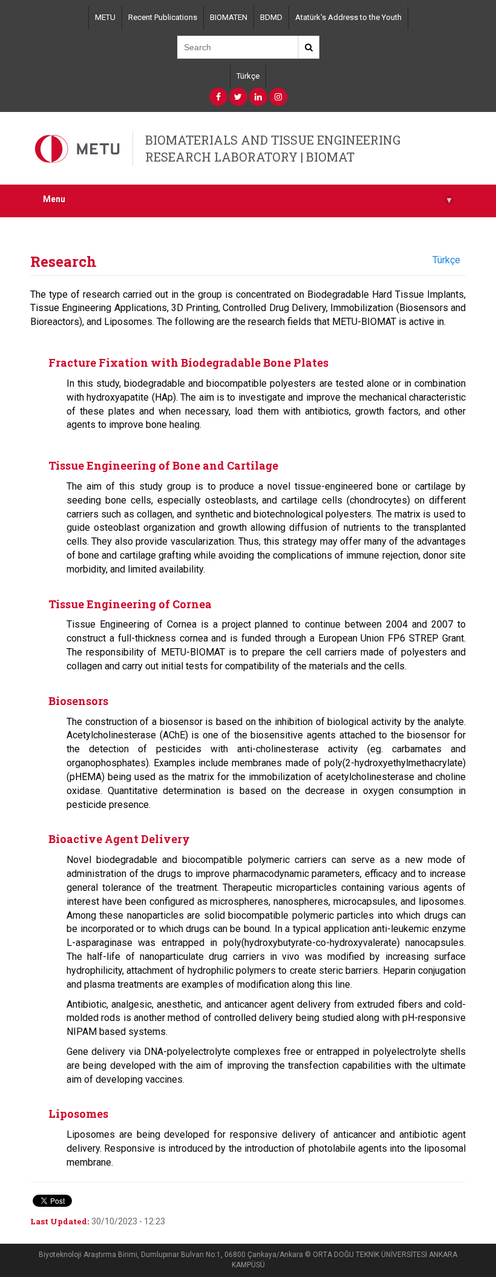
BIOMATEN (228, 17)
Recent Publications (162, 17)
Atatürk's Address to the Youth (348, 17)
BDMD (271, 17)
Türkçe (248, 75)
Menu (247, 199)
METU (105, 17)
